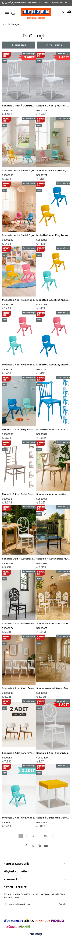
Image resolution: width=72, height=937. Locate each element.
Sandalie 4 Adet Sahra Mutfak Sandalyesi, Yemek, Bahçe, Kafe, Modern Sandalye (19, 623)
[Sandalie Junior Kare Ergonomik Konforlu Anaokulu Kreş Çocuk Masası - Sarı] (53, 789)
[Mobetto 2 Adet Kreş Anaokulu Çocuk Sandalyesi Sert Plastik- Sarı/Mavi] (53, 207)
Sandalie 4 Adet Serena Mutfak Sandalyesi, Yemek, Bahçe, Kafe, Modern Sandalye (53, 558)
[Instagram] (39, 846)
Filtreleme (56, 45)
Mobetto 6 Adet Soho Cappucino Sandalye (19, 494)
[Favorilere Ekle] (19, 84)
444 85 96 (7, 3)
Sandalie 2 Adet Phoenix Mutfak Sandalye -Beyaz (53, 753)
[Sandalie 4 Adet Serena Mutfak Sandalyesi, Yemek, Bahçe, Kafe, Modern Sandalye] (53, 530)
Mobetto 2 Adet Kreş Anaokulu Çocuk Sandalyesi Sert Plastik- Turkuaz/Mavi (19, 429)
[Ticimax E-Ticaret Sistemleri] (36, 934)
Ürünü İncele (26, 84)
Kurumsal (63, 2)
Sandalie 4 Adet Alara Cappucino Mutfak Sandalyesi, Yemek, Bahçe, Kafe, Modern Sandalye (53, 494)
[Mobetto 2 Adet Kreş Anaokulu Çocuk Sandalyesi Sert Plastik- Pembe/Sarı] (19, 271)
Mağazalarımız (16, 4)
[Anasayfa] (5, 24)
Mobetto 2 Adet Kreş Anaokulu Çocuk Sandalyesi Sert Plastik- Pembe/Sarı (19, 300)
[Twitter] (32, 846)
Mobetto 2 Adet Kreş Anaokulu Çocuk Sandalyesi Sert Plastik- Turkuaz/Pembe (19, 364)
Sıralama (20, 45)
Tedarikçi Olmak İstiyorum (48, 2)
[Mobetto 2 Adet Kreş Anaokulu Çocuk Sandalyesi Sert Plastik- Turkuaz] (19, 789)
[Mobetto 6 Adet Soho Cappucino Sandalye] (19, 465)
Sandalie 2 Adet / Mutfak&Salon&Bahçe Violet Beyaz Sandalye (53, 105)
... (39, 836)
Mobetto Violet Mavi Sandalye (53, 429)
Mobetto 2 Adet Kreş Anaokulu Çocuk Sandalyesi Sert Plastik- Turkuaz (19, 817)
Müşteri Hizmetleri (19, 2)
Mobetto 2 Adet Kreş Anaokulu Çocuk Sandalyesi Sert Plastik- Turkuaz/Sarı (53, 300)
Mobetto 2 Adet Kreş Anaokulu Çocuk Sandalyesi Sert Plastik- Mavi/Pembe (53, 364)
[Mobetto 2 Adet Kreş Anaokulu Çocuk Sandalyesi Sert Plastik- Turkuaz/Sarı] (53, 271)
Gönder (63, 904)
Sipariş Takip (32, 2)
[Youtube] (46, 846)
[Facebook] (26, 846)
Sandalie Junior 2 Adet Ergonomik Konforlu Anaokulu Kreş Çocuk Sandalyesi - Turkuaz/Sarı (19, 170)
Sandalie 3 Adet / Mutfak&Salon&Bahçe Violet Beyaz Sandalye (19, 105)
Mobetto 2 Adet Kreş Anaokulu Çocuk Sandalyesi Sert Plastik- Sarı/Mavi (53, 235)
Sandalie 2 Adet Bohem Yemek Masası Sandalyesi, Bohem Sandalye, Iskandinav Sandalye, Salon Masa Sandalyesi (19, 753)
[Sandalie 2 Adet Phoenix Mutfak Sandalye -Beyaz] (53, 724)
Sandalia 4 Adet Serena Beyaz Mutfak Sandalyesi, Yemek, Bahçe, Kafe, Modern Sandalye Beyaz (53, 688)
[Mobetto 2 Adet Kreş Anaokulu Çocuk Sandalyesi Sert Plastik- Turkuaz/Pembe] (19, 336)
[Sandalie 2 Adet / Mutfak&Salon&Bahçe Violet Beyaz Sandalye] (53, 77)
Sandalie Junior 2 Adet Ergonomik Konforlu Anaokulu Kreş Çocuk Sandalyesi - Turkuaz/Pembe (53, 170)
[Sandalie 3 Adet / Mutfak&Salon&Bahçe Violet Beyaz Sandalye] (19, 77)
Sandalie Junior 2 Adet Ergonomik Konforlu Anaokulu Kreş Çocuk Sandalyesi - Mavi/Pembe (19, 235)
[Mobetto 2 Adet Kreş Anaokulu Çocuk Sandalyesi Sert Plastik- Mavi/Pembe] (53, 336)
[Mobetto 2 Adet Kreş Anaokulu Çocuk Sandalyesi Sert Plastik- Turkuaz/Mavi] (19, 401)
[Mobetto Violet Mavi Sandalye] (53, 401)
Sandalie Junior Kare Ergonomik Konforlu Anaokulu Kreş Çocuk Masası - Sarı (53, 817)
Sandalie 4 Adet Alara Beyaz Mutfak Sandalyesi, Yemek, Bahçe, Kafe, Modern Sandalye (19, 688)
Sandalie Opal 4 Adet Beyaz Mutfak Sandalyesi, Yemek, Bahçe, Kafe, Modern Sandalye (19, 558)
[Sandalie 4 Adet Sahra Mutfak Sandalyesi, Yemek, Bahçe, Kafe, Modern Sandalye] (19, 595)
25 (45, 836)
